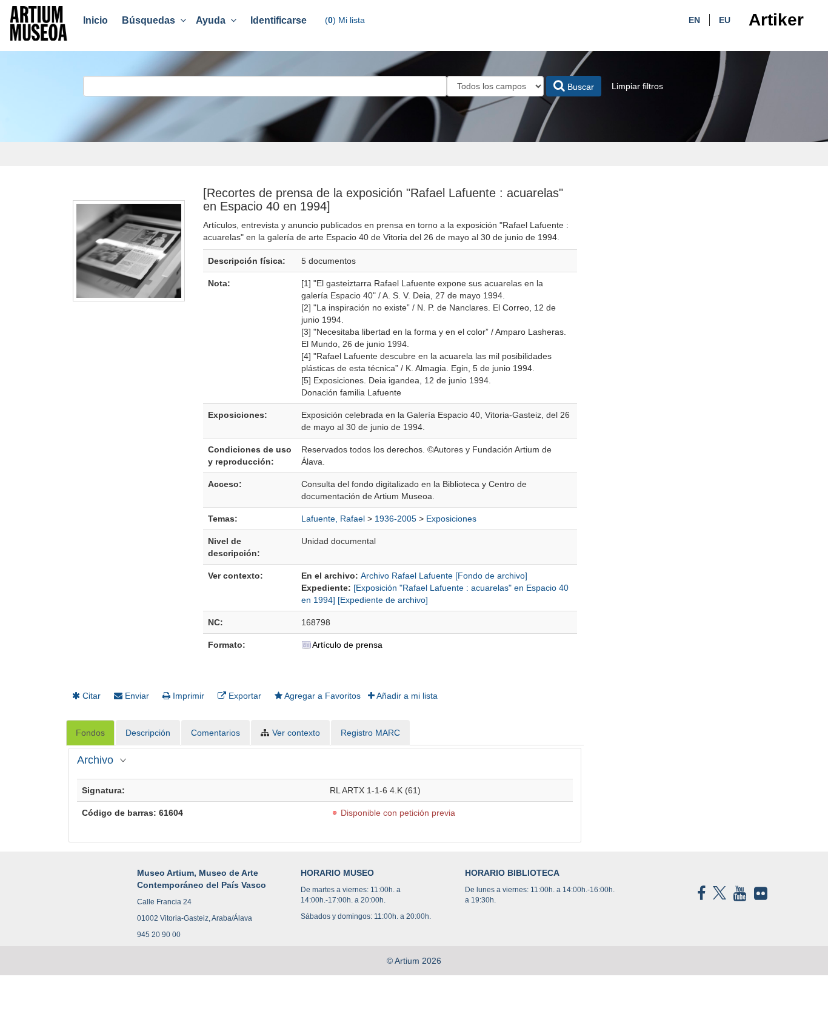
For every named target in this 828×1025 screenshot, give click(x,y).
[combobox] (265, 86)
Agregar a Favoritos (321, 696)
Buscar (579, 87)
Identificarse (278, 20)
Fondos (90, 733)
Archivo (95, 760)
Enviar (135, 696)
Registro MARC (370, 733)
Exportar (243, 696)
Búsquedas (151, 20)
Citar (90, 696)
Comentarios (215, 733)
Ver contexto (296, 733)
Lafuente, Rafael (333, 518)
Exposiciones (451, 518)
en (694, 20)
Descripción (147, 733)
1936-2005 (395, 518)
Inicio (95, 20)
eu (724, 20)
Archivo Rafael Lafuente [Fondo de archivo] (444, 575)
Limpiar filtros (637, 86)
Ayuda (213, 20)
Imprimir (187, 696)
